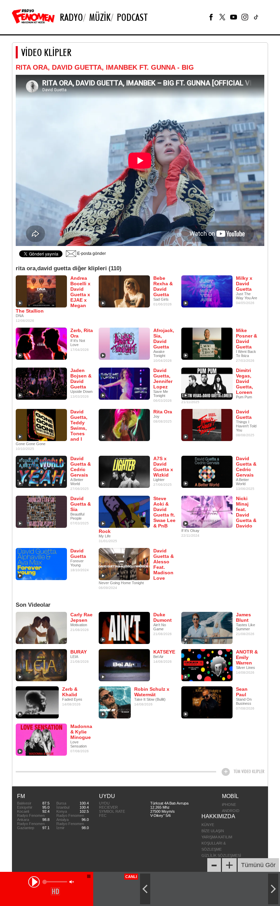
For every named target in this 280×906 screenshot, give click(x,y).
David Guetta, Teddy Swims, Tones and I (78, 425)
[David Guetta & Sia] (41, 511)
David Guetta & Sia (80, 504)
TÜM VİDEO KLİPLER (249, 771)
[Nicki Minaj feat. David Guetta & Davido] (207, 511)
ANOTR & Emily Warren (247, 657)
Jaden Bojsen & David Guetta (81, 378)
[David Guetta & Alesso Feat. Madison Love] (124, 563)
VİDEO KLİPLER (46, 52)
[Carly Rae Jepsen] (41, 627)
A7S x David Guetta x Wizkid (163, 467)
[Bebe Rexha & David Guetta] (124, 291)
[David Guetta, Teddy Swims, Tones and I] (41, 424)
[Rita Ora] (124, 424)
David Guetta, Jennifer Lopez (162, 378)
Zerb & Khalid (70, 691)
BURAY (78, 652)
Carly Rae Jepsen (81, 617)
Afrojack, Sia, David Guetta (163, 338)
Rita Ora (162, 411)
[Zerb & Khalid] (37, 702)
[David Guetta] (207, 424)
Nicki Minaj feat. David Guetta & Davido (246, 512)
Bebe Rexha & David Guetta (163, 286)
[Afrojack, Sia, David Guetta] (124, 343)
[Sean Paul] (207, 702)
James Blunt (243, 617)
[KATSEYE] (124, 664)
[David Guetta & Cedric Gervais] (41, 471)
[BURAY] (41, 664)
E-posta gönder (91, 253)
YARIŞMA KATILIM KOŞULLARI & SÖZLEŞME (216, 843)
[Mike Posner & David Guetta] (207, 343)
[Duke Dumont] (124, 627)
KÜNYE (207, 825)
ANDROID (230, 811)
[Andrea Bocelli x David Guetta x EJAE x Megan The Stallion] (41, 291)
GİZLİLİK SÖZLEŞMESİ (221, 855)
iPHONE (229, 804)
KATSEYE (164, 652)
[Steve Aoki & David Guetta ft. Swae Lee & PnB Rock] (124, 511)
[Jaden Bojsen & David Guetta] (41, 383)
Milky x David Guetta (244, 283)
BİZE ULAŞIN (212, 831)
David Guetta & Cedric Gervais (80, 467)
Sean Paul (242, 691)
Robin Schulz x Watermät (151, 691)
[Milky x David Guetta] (207, 291)
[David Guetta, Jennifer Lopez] (124, 383)
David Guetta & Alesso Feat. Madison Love (163, 564)
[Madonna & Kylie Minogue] (41, 739)
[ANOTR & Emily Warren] (207, 664)
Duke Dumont (162, 617)
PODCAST (132, 17)
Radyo (71, 17)
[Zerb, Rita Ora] (41, 343)
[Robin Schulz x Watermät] (115, 702)
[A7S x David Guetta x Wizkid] (124, 471)
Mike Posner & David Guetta (246, 338)
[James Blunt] (207, 627)
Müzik (100, 17)
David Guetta (244, 414)
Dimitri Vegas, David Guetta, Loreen (244, 381)
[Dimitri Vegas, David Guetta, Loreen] (207, 383)
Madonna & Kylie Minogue (81, 732)
